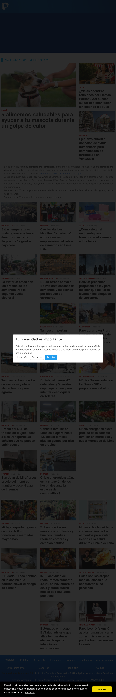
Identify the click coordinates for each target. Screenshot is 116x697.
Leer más (22, 357)
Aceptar (51, 357)
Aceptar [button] (102, 689)
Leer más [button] (30, 692)
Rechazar (37, 357)
